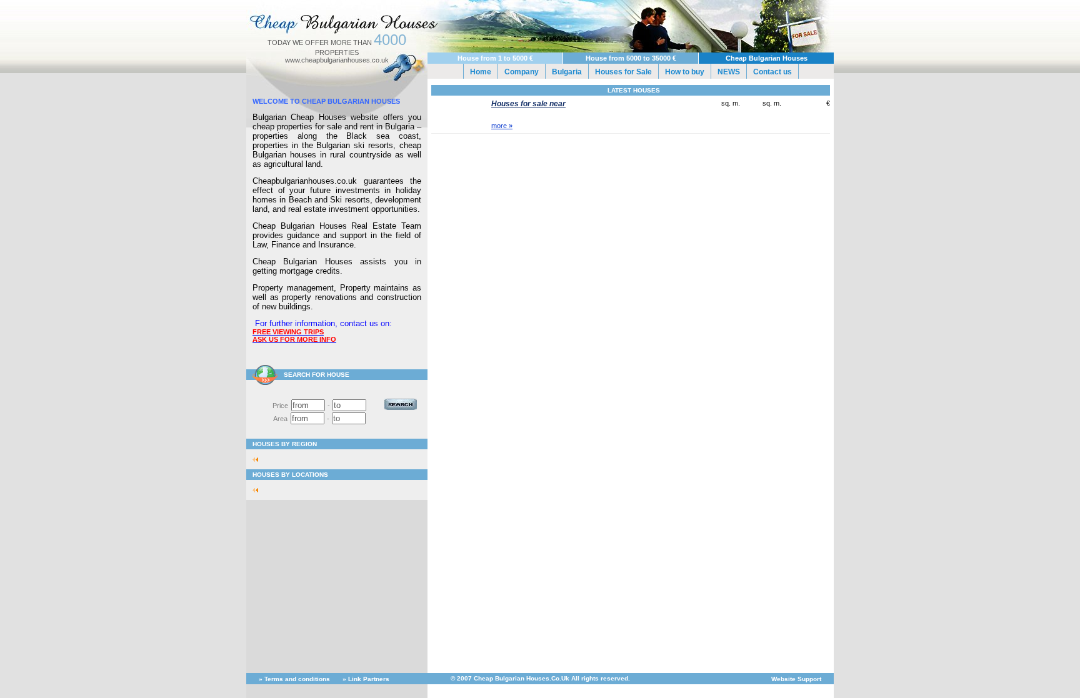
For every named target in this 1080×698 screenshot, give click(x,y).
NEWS (729, 71)
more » (501, 125)
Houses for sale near (528, 103)
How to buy (684, 71)
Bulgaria (567, 71)
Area (280, 418)
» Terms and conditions (294, 679)
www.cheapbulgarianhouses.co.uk (337, 60)
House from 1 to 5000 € (495, 58)
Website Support (796, 679)
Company (521, 71)
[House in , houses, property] (258, 459)
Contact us (772, 71)
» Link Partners (365, 679)
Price (280, 405)
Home (480, 71)
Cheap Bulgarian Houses (767, 58)
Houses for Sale (623, 71)
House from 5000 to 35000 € (631, 58)
